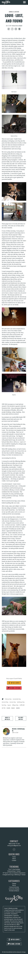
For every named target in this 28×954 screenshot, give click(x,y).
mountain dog (17, 699)
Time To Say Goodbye (14, 869)
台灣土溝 (22, 705)
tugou (9, 705)
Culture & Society (14, 887)
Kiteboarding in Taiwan (14, 871)
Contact (14, 860)
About (14, 858)
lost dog (4, 705)
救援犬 (13, 708)
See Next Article (20, 718)
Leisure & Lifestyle (14, 889)
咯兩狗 (18, 708)
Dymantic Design (21, 952)
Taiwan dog (8, 699)
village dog (15, 705)
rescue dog (12, 702)
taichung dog (20, 702)
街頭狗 (8, 708)
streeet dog (5, 702)
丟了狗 (3, 708)
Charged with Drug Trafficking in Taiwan (14, 874)
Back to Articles (7, 718)
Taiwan (14, 883)
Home (14, 857)
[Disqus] (14, 770)
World (14, 885)
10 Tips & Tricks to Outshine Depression (14, 873)
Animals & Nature (14, 891)
